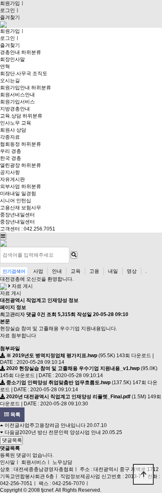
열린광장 (10, 165)
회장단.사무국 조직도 (23, 73)
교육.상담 (10, 116)
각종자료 (10, 137)
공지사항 (10, 172)
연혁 (5, 66)
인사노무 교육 (15, 123)
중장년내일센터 (17, 215)
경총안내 (10, 52)
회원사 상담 (13, 130)
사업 (38, 271)
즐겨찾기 (10, 17)
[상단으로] (143, 474)
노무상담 (62, 462)
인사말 (7, 462)
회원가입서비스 (17, 102)
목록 (14, 414)
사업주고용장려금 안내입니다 (53, 425)
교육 (76, 271)
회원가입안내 (15, 88)
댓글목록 (11, 440)
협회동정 (10, 144)
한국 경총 (10, 158)
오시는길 (10, 80)
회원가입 (10, 3)
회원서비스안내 (17, 95)
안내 (57, 271)
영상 (132, 271)
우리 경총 (10, 151)
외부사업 (10, 186)
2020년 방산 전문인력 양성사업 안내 (60, 432)
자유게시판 (12, 179)
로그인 (7, 10)
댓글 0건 (35, 314)
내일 (113, 271)
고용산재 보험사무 (20, 208)
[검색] (74, 255)
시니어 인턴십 (15, 201)
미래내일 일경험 (18, 193)
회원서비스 (33, 462)
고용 (94, 271)
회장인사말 (12, 59)
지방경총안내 (15, 109)
